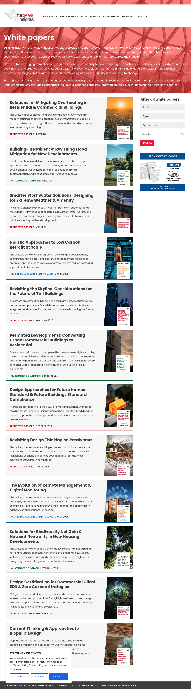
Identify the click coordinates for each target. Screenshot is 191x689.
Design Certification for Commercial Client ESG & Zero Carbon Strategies (53, 584)
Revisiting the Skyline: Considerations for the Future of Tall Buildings (51, 291)
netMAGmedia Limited (16, 685)
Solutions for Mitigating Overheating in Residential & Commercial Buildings (49, 105)
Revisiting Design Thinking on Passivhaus (51, 440)
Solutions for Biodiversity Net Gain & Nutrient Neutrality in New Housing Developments (46, 536)
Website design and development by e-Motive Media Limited (109, 685)
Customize (19, 676)
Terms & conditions (58, 685)
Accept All (58, 676)
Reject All (39, 676)
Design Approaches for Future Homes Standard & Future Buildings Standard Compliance (48, 394)
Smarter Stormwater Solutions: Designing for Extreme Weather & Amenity (52, 198)
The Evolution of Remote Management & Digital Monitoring (50, 488)
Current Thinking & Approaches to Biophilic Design (44, 631)
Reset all (147, 142)
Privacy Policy (74, 685)
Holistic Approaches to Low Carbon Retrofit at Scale (45, 245)
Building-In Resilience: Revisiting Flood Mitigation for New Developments (48, 152)
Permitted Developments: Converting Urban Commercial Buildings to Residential (47, 340)
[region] (39, 665)
